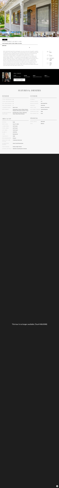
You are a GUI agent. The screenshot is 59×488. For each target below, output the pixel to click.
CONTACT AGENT (19, 79)
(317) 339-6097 (27, 76)
